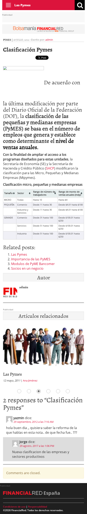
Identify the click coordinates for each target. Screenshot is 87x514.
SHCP (50, 168)
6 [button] (68, 391)
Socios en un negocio (27, 268)
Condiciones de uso (14, 506)
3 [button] (39, 391)
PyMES (7, 40)
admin (49, 39)
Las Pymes (22, 5)
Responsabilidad (37, 506)
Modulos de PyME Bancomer (33, 264)
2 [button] (29, 391)
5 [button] (58, 391)
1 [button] (19, 391)
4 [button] (48, 391)
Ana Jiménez (30, 380)
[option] (43, 354)
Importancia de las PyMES (30, 259)
